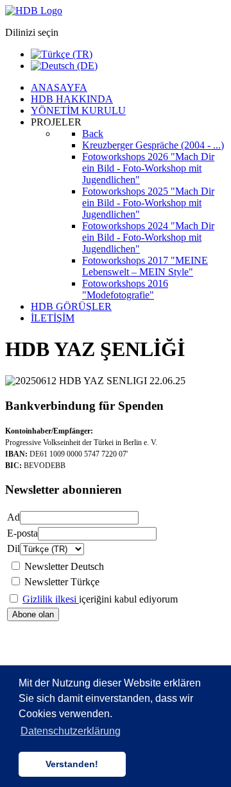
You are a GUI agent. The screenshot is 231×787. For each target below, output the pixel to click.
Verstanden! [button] (72, 764)
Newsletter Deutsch (64, 566)
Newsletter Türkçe (61, 581)
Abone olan (33, 614)
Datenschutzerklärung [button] (71, 731)
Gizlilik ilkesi (50, 599)
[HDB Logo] (33, 10)
